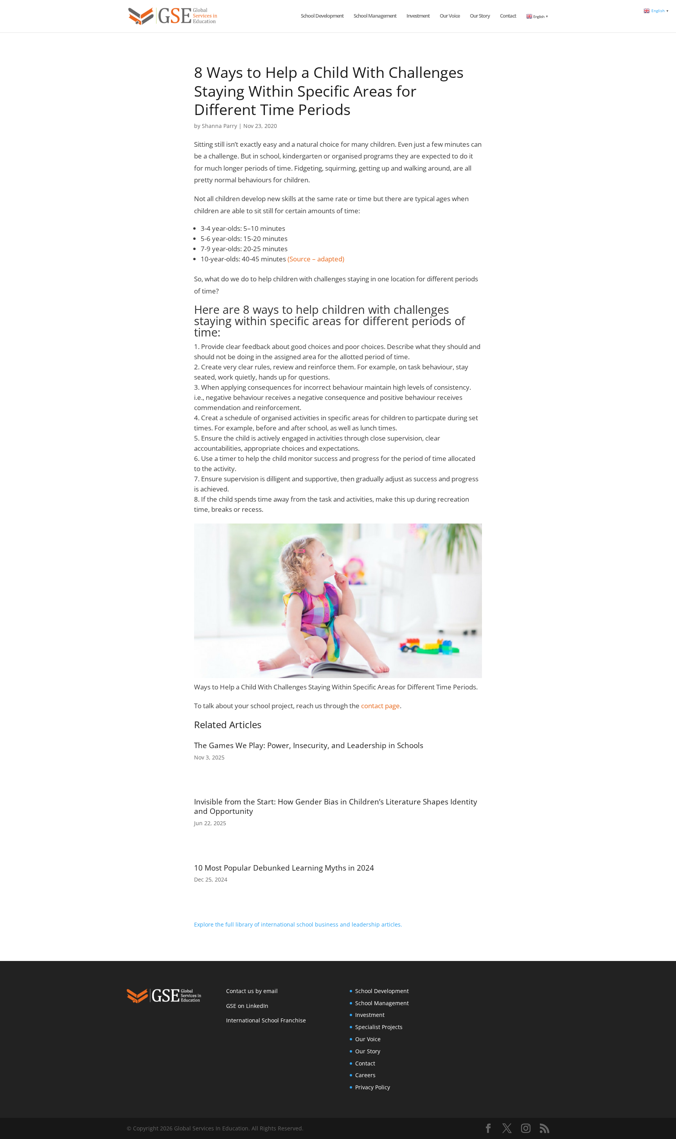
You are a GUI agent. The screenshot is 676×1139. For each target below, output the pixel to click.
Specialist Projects (379, 1027)
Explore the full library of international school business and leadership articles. (298, 924)
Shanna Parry (219, 126)
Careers (365, 1075)
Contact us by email (252, 991)
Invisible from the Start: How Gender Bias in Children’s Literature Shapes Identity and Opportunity (335, 806)
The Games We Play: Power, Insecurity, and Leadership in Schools (308, 745)
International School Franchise (266, 1020)
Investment (418, 16)
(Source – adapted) (316, 258)
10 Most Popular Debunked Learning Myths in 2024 (284, 868)
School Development (322, 16)
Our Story (480, 16)
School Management (375, 16)
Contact (508, 16)
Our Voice (450, 16)
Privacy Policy (372, 1087)
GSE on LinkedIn (247, 1005)
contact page (380, 705)
